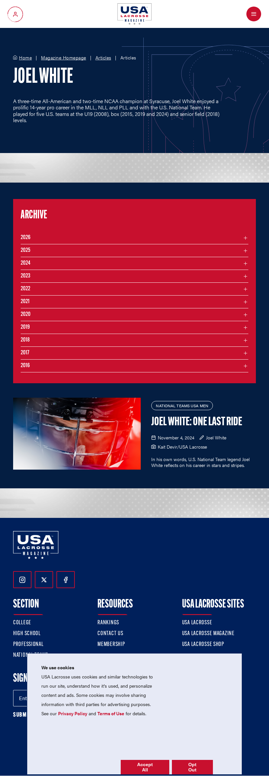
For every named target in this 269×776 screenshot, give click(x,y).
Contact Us (110, 634)
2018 (25, 340)
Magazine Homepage (63, 58)
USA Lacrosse (197, 623)
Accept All (145, 767)
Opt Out (192, 767)
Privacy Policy (72, 713)
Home (25, 58)
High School (27, 634)
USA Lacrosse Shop (203, 645)
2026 (26, 238)
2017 (25, 353)
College (22, 623)
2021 (25, 302)
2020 (26, 315)
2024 (26, 263)
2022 (25, 289)
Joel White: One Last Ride (196, 422)
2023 (25, 276)
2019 (25, 327)
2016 (25, 366)
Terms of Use (110, 713)
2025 (25, 251)
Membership (111, 645)
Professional (28, 645)
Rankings (108, 623)
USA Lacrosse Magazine (208, 634)
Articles (103, 58)
